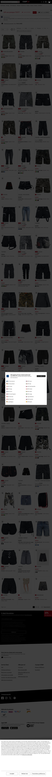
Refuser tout (24, 773)
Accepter (12, 773)
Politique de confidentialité (27, 754)
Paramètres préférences (38, 773)
